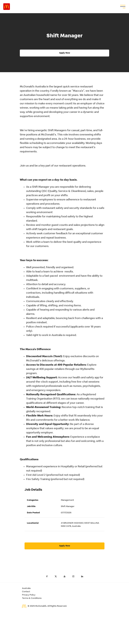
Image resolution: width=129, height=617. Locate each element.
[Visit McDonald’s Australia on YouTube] (64, 576)
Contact (26, 592)
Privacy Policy (28, 595)
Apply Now (64, 53)
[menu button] (122, 6)
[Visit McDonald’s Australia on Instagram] (73, 576)
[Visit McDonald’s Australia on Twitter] (55, 576)
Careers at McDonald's (6, 6)
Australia (26, 588)
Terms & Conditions (32, 598)
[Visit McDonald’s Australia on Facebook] (47, 576)
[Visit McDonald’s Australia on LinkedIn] (82, 576)
